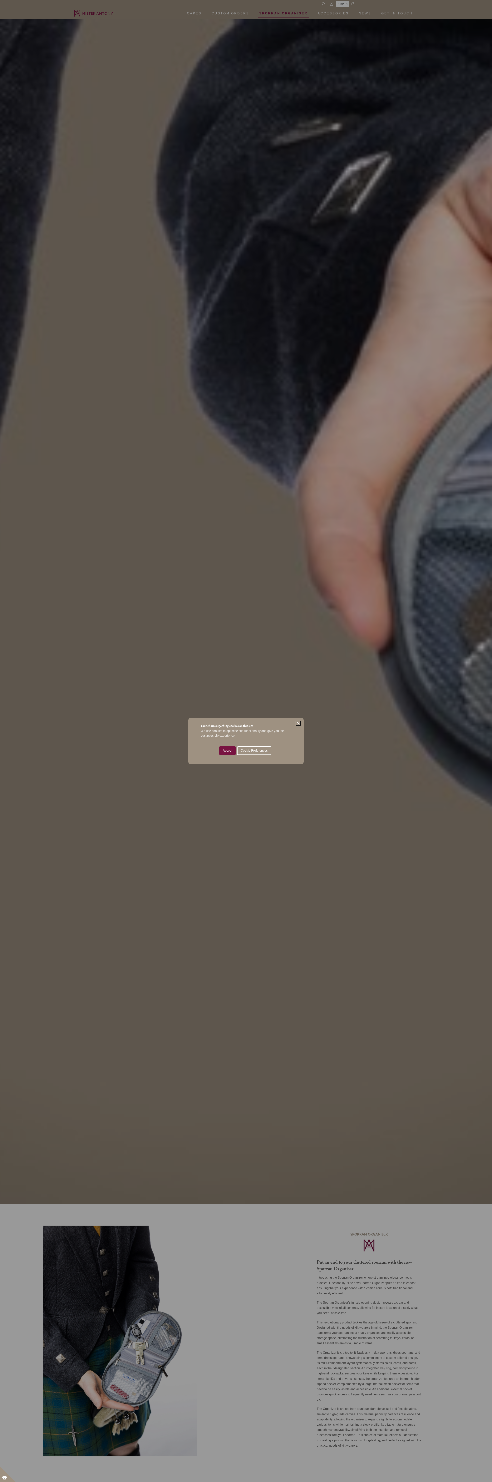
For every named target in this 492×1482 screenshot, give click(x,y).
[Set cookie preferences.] (7, 1474)
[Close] (298, 723)
